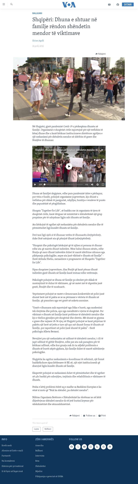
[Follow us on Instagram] (90, 446)
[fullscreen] (103, 184)
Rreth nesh (7, 446)
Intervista (39, 456)
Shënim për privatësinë (12, 466)
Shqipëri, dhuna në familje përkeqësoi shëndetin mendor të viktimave (72, 150)
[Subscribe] (109, 446)
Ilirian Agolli (38, 41)
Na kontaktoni (8, 461)
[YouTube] (109, 5)
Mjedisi (38, 471)
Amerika (39, 446)
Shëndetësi (40, 466)
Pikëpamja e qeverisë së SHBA (49, 476)
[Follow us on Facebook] (71, 446)
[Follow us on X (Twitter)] (77, 446)
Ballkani (37, 13)
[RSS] (97, 446)
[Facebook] (118, 5)
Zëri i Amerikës (45, 154)
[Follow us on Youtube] (84, 446)
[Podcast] (103, 446)
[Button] (100, 54)
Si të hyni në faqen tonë (12, 471)
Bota (37, 461)
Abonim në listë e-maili (12, 451)
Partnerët (6, 456)
